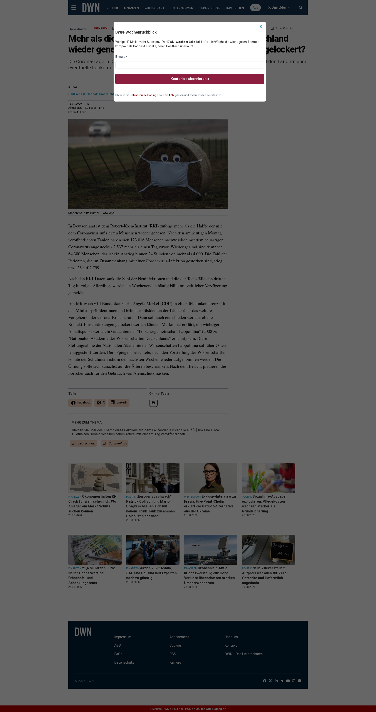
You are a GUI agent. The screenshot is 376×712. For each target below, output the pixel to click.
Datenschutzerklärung (143, 95)
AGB (171, 95)
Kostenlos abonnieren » (190, 79)
